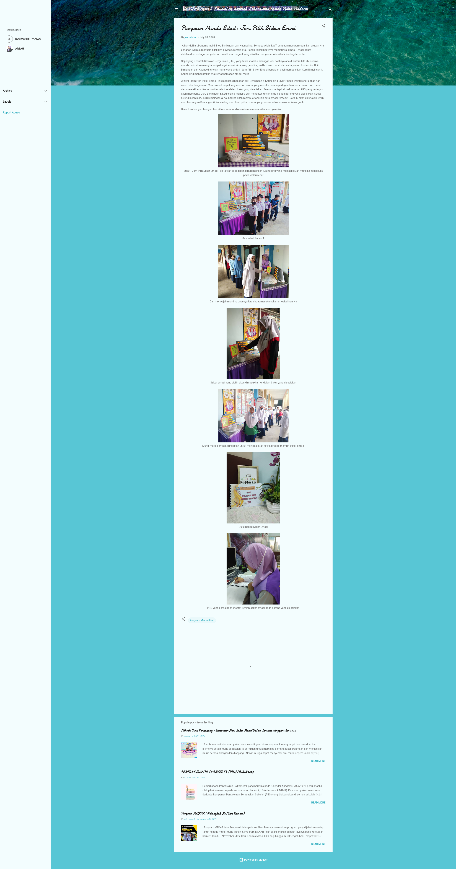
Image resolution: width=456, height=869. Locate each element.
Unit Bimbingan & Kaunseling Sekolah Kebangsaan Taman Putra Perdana (245, 8)
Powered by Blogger (255, 859)
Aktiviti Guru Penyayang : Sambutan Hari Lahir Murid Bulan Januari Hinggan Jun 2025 (238, 730)
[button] (323, 26)
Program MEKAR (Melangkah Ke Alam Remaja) (212, 813)
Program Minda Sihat (202, 620)
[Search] (330, 9)
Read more (318, 761)
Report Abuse (11, 112)
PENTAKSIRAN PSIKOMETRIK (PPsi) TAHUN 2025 (217, 772)
